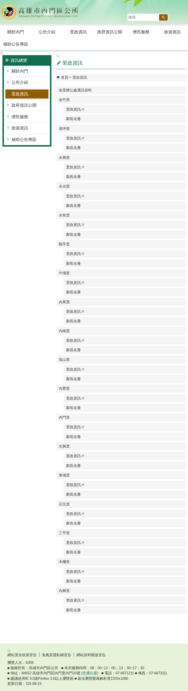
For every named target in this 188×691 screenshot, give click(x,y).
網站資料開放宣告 (91, 655)
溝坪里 (64, 128)
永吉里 (64, 186)
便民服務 (141, 32)
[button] (163, 17)
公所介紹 (47, 32)
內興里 (64, 591)
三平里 (64, 533)
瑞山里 (64, 359)
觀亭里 (64, 244)
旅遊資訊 (172, 32)
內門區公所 (41, 12)
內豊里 (64, 388)
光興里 (64, 446)
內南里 (64, 331)
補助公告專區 (15, 44)
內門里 (64, 417)
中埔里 (64, 273)
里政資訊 (78, 32)
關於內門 (15, 32)
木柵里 (64, 562)
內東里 (64, 302)
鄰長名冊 (73, 119)
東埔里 (64, 475)
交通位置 (89, 673)
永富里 (64, 215)
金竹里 (64, 100)
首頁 (64, 77)
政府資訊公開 (109, 32)
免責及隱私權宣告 (56, 655)
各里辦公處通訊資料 (75, 90)
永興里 (64, 157)
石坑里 (64, 504)
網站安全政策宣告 (22, 655)
